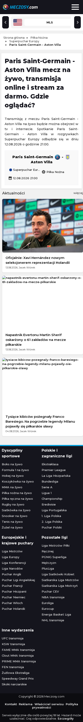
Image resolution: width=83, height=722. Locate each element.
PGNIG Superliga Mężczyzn (54, 559)
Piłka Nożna (53, 172)
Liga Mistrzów (12, 551)
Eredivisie (49, 504)
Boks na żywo (12, 464)
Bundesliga (50, 481)
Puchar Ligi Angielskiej (18, 580)
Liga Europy (10, 557)
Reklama (26, 704)
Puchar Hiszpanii (14, 591)
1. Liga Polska (51, 516)
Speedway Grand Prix (18, 678)
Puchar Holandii (13, 608)
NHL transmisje (53, 620)
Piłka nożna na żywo (17, 493)
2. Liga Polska (52, 521)
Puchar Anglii (11, 574)
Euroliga (48, 603)
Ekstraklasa (50, 464)
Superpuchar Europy (27, 169)
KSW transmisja (13, 644)
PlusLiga (48, 568)
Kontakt (11, 704)
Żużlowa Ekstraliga (15, 672)
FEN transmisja (13, 667)
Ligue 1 (47, 493)
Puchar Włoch (12, 603)
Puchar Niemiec (13, 597)
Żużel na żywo (12, 527)
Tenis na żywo (12, 521)
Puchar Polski (52, 527)
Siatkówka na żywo (16, 510)
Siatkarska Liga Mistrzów (60, 580)
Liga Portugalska (54, 510)
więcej (78, 193)
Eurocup (48, 608)
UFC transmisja (12, 638)
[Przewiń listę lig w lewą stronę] (5, 22)
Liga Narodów (12, 568)
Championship (52, 498)
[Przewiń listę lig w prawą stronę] (77, 22)
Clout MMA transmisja (18, 655)
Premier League (54, 470)
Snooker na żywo (14, 516)
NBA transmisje (53, 597)
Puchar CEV (50, 591)
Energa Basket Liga (56, 614)
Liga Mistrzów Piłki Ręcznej (55, 548)
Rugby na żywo (13, 504)
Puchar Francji (12, 585)
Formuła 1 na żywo (15, 470)
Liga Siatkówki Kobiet (58, 574)
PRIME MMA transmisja (19, 661)
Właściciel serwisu (49, 704)
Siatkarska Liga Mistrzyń (60, 585)
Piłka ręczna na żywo (17, 498)
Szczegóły (66, 718)
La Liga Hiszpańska (56, 475)
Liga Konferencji (14, 562)
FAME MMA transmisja (18, 650)
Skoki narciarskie (14, 684)
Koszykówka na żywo (18, 481)
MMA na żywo (12, 487)
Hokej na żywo (13, 475)
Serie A (47, 487)
